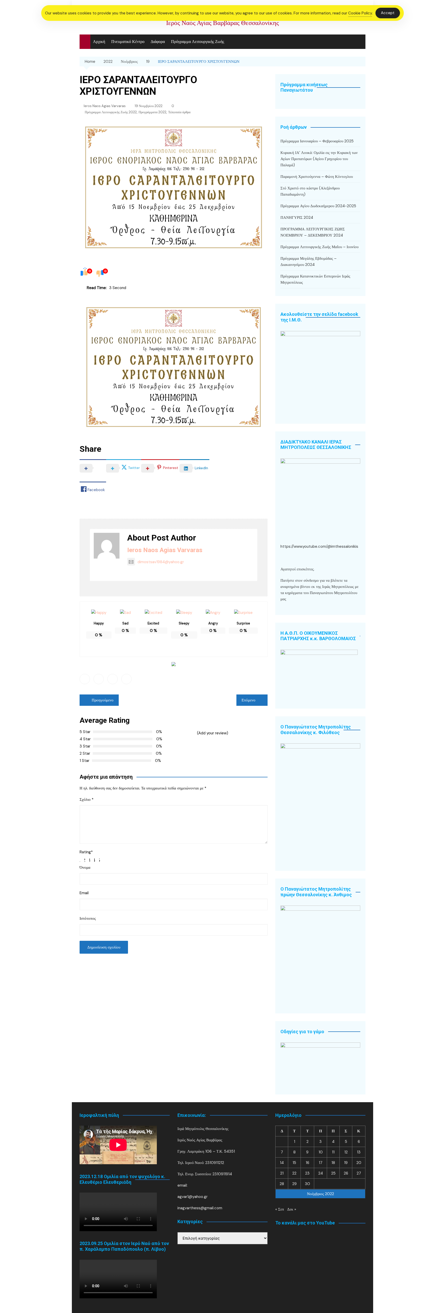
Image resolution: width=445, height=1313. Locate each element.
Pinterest (126, 679)
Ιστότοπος (88, 918)
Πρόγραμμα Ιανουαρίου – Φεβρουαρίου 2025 (317, 141)
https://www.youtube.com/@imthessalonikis (319, 546)
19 (346, 1162)
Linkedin (112, 679)
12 (346, 1152)
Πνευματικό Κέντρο (127, 41)
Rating (86, 852)
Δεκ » (291, 1209)
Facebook (85, 679)
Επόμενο (248, 700)
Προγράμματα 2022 (152, 112)
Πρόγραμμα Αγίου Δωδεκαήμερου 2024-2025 (318, 205)
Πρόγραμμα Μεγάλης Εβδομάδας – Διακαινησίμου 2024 (308, 261)
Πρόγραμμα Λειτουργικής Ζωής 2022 (111, 112)
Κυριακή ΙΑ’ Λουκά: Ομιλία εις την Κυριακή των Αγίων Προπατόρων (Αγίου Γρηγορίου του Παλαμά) (319, 159)
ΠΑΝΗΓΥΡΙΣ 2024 (296, 217)
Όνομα (85, 867)
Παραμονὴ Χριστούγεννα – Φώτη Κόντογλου (316, 176)
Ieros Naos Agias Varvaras (105, 106)
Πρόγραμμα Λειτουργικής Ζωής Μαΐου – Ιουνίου (319, 246)
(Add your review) (212, 733)
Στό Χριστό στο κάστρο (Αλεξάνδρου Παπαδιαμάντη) (310, 191)
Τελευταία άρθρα (179, 112)
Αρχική (99, 41)
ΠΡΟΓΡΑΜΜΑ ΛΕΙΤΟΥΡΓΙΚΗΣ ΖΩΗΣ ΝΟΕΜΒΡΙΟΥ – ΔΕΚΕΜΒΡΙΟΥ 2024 (312, 232)
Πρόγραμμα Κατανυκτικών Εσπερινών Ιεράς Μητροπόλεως (315, 279)
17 (320, 1162)
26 (346, 1173)
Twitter (98, 679)
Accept (388, 12)
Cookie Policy (360, 13)
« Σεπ (279, 1209)
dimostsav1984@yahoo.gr (161, 561)
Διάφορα (158, 41)
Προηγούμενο (103, 700)
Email (84, 892)
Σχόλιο (86, 799)
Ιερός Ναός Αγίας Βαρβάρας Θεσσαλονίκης (222, 22)
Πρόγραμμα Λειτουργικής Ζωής (197, 41)
